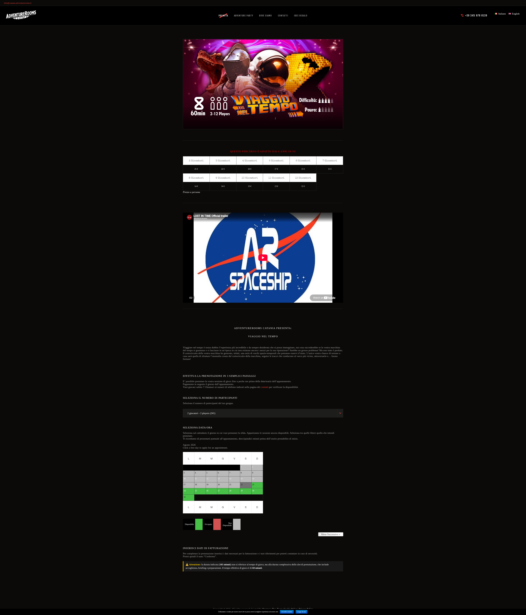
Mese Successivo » (330, 534)
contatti (264, 387)
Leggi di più (301, 612)
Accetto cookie (286, 612)
